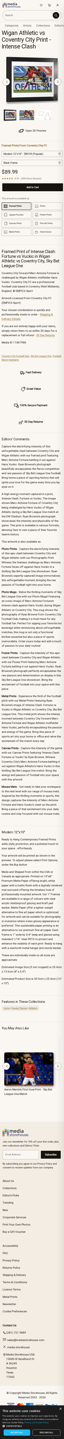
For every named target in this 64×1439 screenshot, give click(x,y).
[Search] (56, 15)
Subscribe (51, 1154)
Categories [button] (12, 25)
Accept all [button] (17, 1432)
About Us (8, 1181)
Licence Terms (12, 1289)
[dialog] (32, 1422)
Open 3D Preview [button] (35, 130)
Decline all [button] (46, 1432)
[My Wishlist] (41, 5)
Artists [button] (27, 25)
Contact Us (9, 1325)
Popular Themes (19, 1008)
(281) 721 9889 (16, 1332)
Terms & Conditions (15, 1282)
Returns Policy (11, 1267)
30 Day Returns (45, 335)
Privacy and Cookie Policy (36, 1422)
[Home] (13, 5)
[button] (32, 1426)
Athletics (33, 1008)
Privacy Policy (11, 1260)
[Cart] (49, 5)
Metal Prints (10, 1296)
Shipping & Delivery (14, 1275)
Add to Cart (32, 187)
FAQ (5, 1253)
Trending (8, 1202)
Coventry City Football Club (15, 356)
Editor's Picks (11, 1195)
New (5, 1210)
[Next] (57, 81)
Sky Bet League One (41, 356)
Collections (43, 25)
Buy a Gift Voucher (14, 1231)
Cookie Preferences (15, 1311)
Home (6, 1008)
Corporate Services (14, 1217)
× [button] (60, 1409)
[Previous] (6, 81)
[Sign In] (57, 5)
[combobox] (28, 15)
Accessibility (10, 1245)
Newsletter (9, 1304)
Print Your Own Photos (16, 1224)
